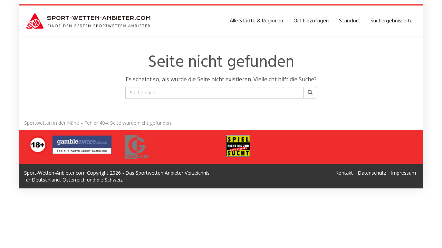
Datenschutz (372, 172)
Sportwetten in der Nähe (51, 123)
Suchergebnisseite (392, 21)
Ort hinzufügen (311, 21)
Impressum (403, 172)
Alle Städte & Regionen (256, 21)
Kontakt (344, 172)
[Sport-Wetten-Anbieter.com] (88, 21)
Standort (349, 21)
